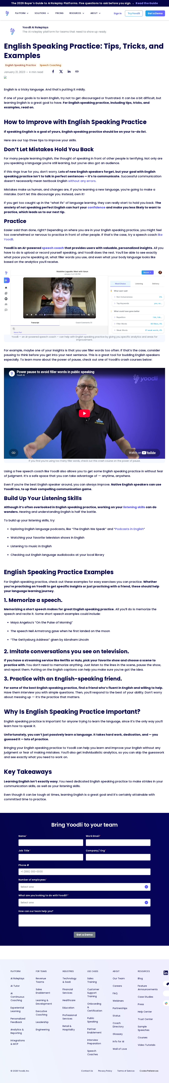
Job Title (24, 850)
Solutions (40, 13)
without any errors (82, 181)
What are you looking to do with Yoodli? (43, 899)
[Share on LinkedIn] (69, 72)
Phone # (23, 865)
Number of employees (32, 883)
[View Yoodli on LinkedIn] (166, 973)
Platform (20, 13)
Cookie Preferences (149, 1070)
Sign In (118, 13)
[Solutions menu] (48, 13)
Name (22, 836)
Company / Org (96, 850)
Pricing (59, 13)
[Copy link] (77, 71)
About (94, 13)
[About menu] (99, 13)
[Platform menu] (27, 13)
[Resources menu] (83, 13)
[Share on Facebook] (53, 72)
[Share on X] (61, 72)
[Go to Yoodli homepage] (7, 13)
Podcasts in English (129, 529)
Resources (75, 13)
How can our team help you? (35, 911)
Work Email (93, 836)
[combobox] (84, 887)
